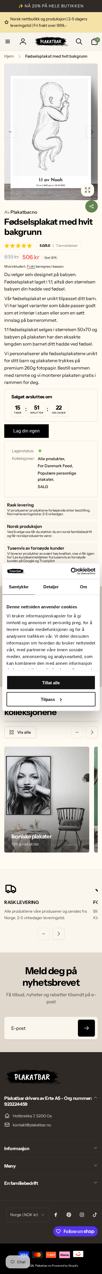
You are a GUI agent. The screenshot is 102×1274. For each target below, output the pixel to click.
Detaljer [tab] (51, 586)
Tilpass (48, 699)
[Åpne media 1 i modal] (51, 132)
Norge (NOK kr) (24, 1214)
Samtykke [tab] (18, 586)
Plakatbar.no (20, 212)
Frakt (31, 266)
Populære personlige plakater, (57, 476)
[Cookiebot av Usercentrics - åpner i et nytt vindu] (71, 571)
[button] (7, 41)
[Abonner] (86, 1028)
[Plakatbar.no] (32, 1083)
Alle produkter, (51, 458)
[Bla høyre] (92, 132)
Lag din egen (26, 431)
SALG (43, 486)
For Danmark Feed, (55, 465)
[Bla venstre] (10, 132)
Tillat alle (51, 682)
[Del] (91, 206)
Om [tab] (83, 586)
